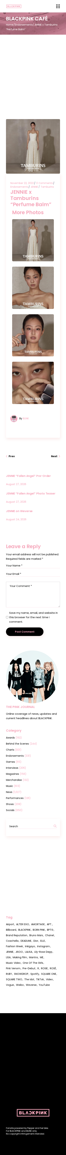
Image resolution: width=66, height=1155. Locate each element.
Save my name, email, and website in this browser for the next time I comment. (33, 617)
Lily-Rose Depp (43, 952)
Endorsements (24, 24)
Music (9, 786)
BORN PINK (39, 930)
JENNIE (34, 187)
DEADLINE (26, 941)
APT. (49, 924)
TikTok (40, 979)
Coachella (12, 941)
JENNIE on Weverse (19, 511)
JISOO (19, 952)
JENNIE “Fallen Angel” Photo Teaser (30, 493)
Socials (10, 810)
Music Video (13, 963)
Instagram (43, 946)
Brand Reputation (16, 935)
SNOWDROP (21, 974)
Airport (10, 924)
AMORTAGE (38, 924)
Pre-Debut (29, 968)
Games (10, 762)
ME (41, 957)
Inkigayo (30, 946)
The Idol (29, 979)
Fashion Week (14, 946)
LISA (8, 957)
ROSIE (44, 968)
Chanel (49, 935)
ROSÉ (53, 968)
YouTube (44, 985)
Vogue (10, 985)
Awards (10, 737)
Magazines (12, 774)
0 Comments (44, 183)
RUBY (9, 974)
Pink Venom (13, 968)
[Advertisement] (33, 69)
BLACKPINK (24, 930)
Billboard (11, 930)
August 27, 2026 (16, 484)
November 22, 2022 (22, 183)
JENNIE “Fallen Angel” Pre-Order (28, 476)
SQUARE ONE (48, 974)
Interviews (12, 768)
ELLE (42, 941)
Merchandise (14, 780)
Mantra (33, 957)
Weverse (31, 985)
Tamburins (47, 187)
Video (49, 979)
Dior (35, 941)
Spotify (34, 974)
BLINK (26, 418)
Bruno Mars (36, 935)
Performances (15, 798)
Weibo (20, 985)
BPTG (50, 930)
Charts (10, 750)
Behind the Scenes (17, 743)
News (9, 792)
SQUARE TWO (14, 979)
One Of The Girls (33, 963)
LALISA (28, 952)
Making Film (20, 957)
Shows (10, 804)
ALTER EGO (22, 924)
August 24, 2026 (16, 519)
